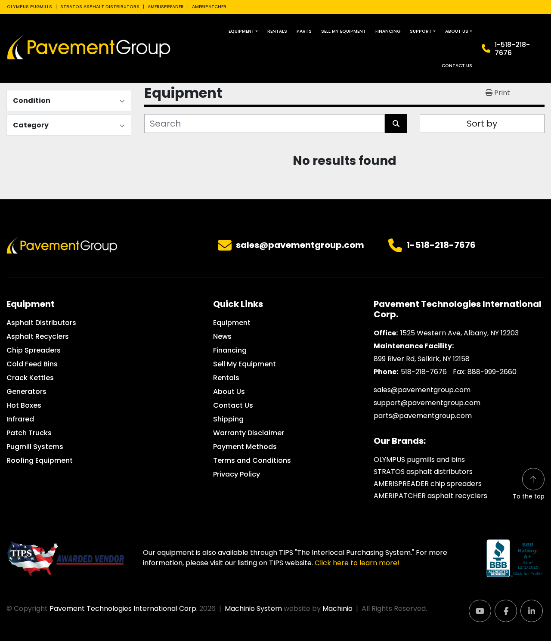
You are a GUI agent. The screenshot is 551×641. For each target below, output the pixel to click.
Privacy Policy (236, 474)
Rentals (277, 31)
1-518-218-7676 (512, 48)
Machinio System (253, 608)
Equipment (241, 31)
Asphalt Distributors (41, 323)
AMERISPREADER (166, 6)
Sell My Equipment (343, 31)
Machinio (337, 608)
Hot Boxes (23, 405)
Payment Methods (245, 447)
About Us (456, 31)
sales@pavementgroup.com (300, 245)
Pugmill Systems (34, 447)
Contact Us (457, 65)
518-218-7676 (424, 372)
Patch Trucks (29, 433)
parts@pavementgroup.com (423, 416)
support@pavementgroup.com (427, 403)
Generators (26, 391)
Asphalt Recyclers (37, 336)
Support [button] (421, 31)
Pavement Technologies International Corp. (124, 608)
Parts (304, 31)
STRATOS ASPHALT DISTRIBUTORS (99, 6)
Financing (387, 31)
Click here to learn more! (357, 563)
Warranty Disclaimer (248, 433)
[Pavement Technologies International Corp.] (62, 245)
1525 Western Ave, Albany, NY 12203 (459, 333)
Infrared (20, 419)
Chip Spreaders (33, 350)
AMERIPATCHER (209, 6)
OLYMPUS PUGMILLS (29, 6)
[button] (243, 31)
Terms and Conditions (252, 460)
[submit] (396, 123)
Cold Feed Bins (32, 364)
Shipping (228, 419)
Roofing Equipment (39, 460)
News (222, 336)
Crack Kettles (30, 378)
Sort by (482, 124)
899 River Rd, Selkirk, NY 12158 (422, 359)
